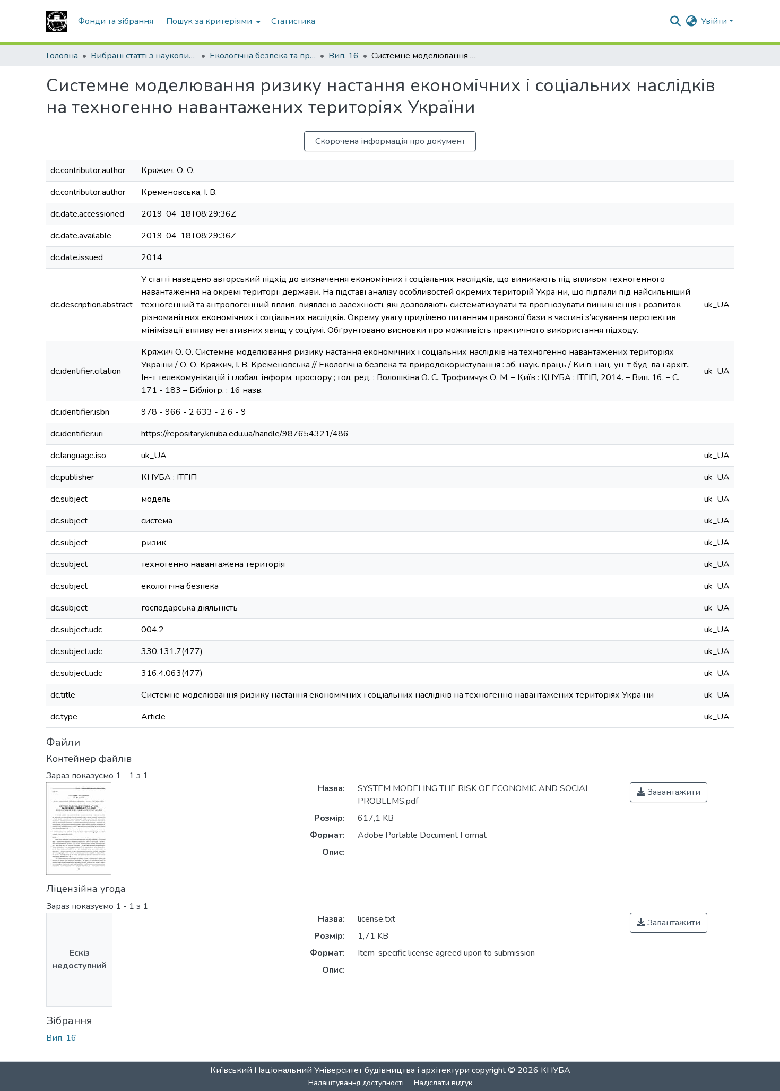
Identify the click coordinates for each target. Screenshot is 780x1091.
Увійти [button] (715, 21)
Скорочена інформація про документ (390, 141)
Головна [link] (62, 56)
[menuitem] (212, 21)
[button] (56, 21)
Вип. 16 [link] (343, 56)
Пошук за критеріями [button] (209, 21)
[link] (668, 792)
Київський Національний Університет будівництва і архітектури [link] (340, 1070)
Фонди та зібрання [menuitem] (115, 21)
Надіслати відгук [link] (443, 1083)
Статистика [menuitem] (293, 21)
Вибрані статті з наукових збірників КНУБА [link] (144, 56)
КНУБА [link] (555, 1070)
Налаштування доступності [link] (356, 1083)
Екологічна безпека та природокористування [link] (263, 56)
